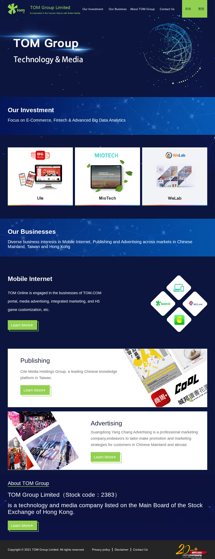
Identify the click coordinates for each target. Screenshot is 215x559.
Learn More (20, 325)
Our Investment (93, 9)
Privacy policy (101, 549)
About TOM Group (142, 9)
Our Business (118, 9)
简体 (188, 8)
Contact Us (167, 9)
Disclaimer (121, 549)
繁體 (201, 8)
